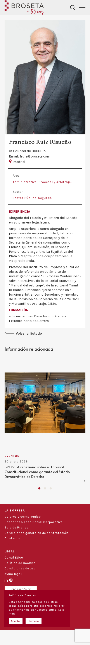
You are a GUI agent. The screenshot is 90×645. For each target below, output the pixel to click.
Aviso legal (13, 574)
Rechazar (34, 621)
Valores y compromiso (23, 516)
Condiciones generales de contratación (36, 533)
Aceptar (16, 621)
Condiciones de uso (20, 568)
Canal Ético (14, 557)
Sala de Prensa (17, 527)
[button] (39, 488)
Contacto (12, 538)
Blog (8, 544)
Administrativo (25, 182)
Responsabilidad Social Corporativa (34, 522)
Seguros (44, 198)
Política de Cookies (20, 563)
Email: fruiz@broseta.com (29, 156)
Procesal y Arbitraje (54, 182)
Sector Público (24, 198)
